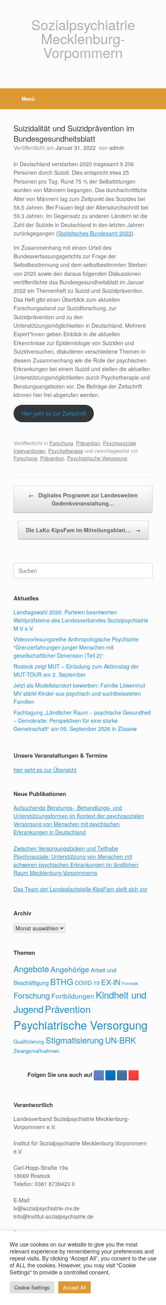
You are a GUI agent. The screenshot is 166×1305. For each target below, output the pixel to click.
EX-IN (110, 982)
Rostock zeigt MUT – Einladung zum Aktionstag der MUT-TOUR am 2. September (76, 670)
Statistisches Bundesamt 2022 (95, 233)
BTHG (61, 981)
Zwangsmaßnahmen (36, 1050)
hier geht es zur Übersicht (45, 770)
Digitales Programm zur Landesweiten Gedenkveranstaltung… (83, 499)
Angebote (31, 969)
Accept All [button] (74, 1287)
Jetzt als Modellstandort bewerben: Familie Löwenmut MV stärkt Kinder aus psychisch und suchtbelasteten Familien (79, 693)
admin (116, 147)
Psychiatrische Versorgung (97, 458)
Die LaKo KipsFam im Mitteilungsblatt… (83, 530)
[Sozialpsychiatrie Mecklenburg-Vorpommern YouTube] (134, 1075)
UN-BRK (120, 1040)
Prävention (88, 443)
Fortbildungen (72, 996)
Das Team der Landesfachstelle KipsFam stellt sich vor (80, 889)
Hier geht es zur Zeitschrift (54, 413)
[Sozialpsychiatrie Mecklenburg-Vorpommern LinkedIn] (110, 1075)
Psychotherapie (65, 450)
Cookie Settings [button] (32, 1287)
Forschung (61, 443)
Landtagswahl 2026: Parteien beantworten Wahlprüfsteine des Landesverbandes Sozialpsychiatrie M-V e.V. (81, 620)
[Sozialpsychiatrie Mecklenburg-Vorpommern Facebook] (99, 1075)
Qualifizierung (29, 1041)
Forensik (130, 983)
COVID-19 (87, 983)
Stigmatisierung (74, 1040)
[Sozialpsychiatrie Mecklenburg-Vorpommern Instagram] (122, 1075)
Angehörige (70, 969)
